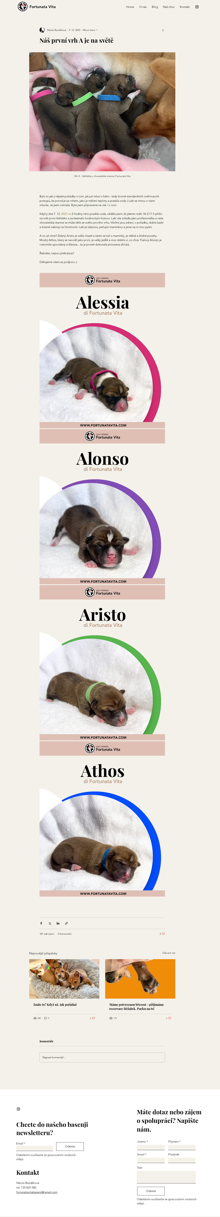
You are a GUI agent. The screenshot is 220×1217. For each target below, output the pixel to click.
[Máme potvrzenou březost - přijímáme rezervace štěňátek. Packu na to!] (140, 979)
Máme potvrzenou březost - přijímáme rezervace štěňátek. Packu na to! (136, 1007)
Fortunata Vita (43, 6)
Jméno (141, 1141)
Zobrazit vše (168, 952)
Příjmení (173, 1141)
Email (19, 1143)
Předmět (173, 1154)
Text (139, 1167)
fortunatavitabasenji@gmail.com (36, 1192)
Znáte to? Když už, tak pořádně (55, 1005)
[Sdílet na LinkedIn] (58, 923)
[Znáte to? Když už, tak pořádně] (64, 979)
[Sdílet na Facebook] (41, 923)
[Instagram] (197, 7)
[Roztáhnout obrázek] (102, 350)
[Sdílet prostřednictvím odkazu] (66, 923)
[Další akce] (163, 30)
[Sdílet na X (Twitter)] (49, 923)
